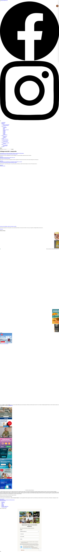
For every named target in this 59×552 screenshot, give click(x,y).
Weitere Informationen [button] (3, 500)
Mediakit (3, 505)
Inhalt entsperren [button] (2, 499)
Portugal (4, 131)
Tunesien (4, 132)
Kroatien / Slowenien (6, 129)
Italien (4, 128)
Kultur (2, 144)
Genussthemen (5, 136)
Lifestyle (3, 138)
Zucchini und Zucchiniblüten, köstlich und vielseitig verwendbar (8, 226)
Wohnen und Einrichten (6, 124)
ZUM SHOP (3, 123)
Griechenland (5, 127)
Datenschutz (3, 502)
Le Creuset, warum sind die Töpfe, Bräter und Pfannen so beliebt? (8, 162)
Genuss (2, 135)
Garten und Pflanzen (5, 140)
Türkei (4, 133)
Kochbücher (4, 137)
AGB (2, 503)
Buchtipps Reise (5, 134)
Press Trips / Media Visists (5, 506)
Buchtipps (4, 143)
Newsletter (3, 146)
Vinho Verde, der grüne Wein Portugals (5, 158)
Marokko (4, 130)
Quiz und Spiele (5, 145)
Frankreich (4, 126)
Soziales (3, 504)
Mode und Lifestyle (5, 139)
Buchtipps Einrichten (6, 125)
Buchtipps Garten (5, 141)
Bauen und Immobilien (6, 142)
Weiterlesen (1, 156)
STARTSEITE (3, 122)
